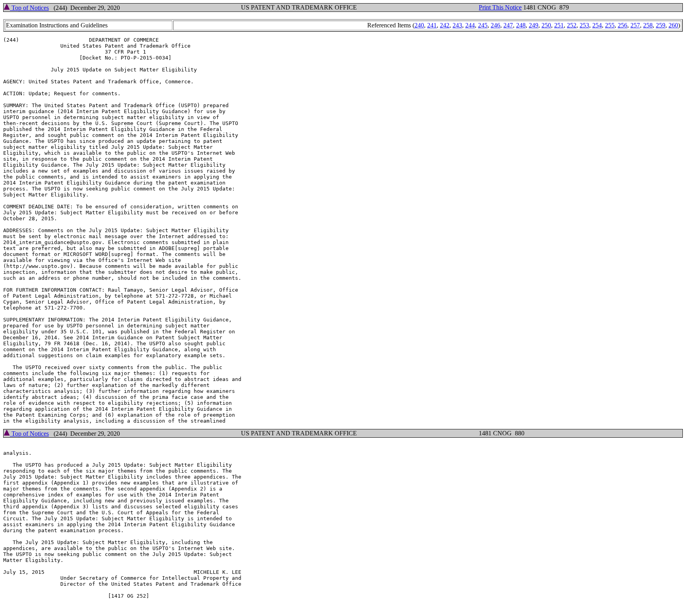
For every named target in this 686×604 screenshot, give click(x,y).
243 (457, 25)
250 (546, 25)
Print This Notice (500, 7)
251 (559, 25)
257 (635, 25)
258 (648, 25)
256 (622, 25)
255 (610, 25)
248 (521, 25)
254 (597, 25)
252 (571, 25)
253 (584, 25)
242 (444, 25)
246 (495, 25)
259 (660, 25)
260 (673, 25)
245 (483, 25)
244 (470, 25)
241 (432, 25)
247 (508, 25)
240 (419, 25)
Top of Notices (29, 7)
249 (533, 25)
